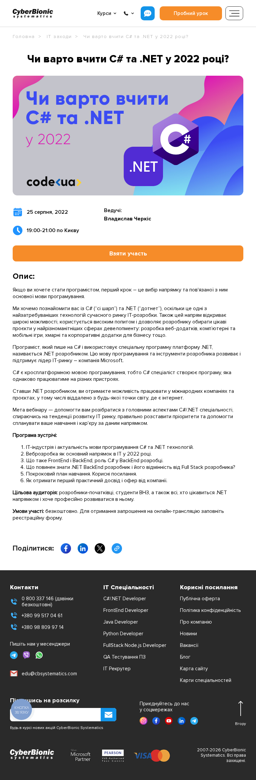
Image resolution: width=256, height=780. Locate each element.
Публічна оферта (200, 599)
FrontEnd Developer (125, 610)
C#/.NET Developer (124, 599)
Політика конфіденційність (210, 610)
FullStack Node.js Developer (134, 645)
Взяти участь (128, 253)
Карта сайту (194, 669)
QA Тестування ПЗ (124, 657)
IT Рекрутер (117, 669)
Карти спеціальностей (205, 680)
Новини (188, 634)
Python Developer (123, 634)
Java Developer (120, 622)
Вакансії (189, 645)
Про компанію (196, 622)
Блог (185, 657)
